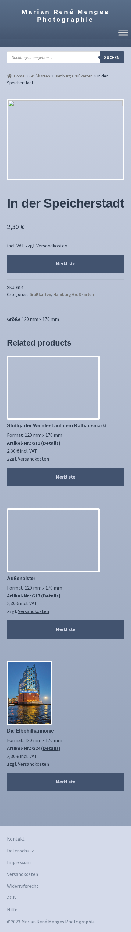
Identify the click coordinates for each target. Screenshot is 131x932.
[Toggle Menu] (123, 32)
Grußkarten (39, 76)
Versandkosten (51, 245)
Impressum (19, 862)
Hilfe (12, 909)
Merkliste (65, 263)
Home (19, 76)
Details (51, 443)
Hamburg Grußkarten (74, 76)
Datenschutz (20, 851)
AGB (11, 897)
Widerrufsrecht (22, 886)
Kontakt (16, 839)
